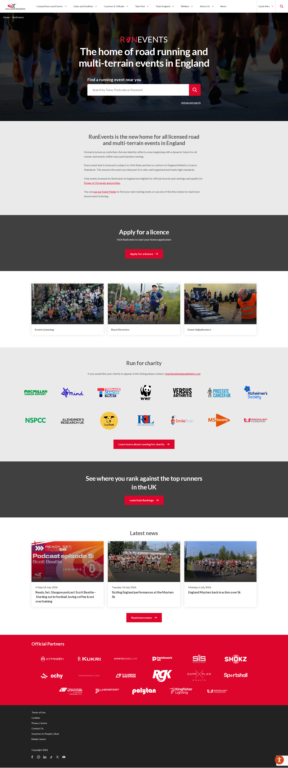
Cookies (36, 717)
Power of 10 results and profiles (102, 183)
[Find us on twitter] (57, 757)
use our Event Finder (104, 191)
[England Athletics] (15, 6)
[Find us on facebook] (32, 757)
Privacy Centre (39, 723)
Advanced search (191, 102)
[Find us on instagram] (38, 757)
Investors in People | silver (45, 733)
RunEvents (18, 17)
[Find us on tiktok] (51, 757)
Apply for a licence (141, 253)
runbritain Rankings (142, 500)
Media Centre (39, 739)
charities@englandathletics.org (182, 373)
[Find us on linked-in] (44, 757)
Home (6, 17)
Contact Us (38, 728)
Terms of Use (39, 712)
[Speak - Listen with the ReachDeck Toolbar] (279, 759)
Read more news (141, 617)
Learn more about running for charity (141, 444)
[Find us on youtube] (64, 757)
